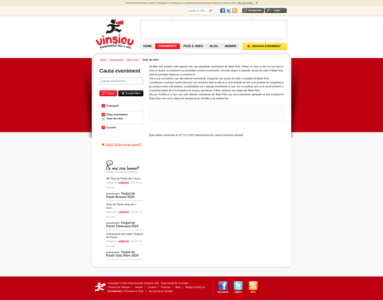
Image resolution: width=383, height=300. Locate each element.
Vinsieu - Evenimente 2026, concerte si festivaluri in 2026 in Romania (117, 34)
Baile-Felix (132, 59)
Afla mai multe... (246, 3)
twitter (238, 292)
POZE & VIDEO (193, 46)
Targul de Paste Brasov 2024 (120, 195)
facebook (223, 292)
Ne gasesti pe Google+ (161, 291)
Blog (178, 287)
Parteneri (166, 287)
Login (277, 10)
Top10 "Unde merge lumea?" (123, 144)
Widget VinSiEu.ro (195, 287)
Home (103, 59)
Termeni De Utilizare (119, 287)
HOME (147, 46)
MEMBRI (230, 46)
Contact (152, 287)
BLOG (214, 46)
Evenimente (116, 59)
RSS (253, 292)
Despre (139, 287)
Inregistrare (255, 10)
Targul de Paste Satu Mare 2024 (122, 253)
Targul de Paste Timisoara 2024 (122, 224)
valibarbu (123, 182)
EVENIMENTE (168, 46)
